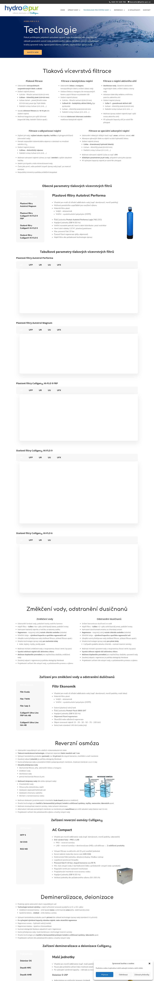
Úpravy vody (73, 10)
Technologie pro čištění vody (96, 10)
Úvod (62, 10)
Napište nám (32, 52)
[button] (149, 963)
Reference (118, 10)
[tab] (30, 195)
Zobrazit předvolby (141, 974)
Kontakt (146, 10)
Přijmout (104, 974)
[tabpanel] (93, 216)
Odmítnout (123, 974)
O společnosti (134, 10)
